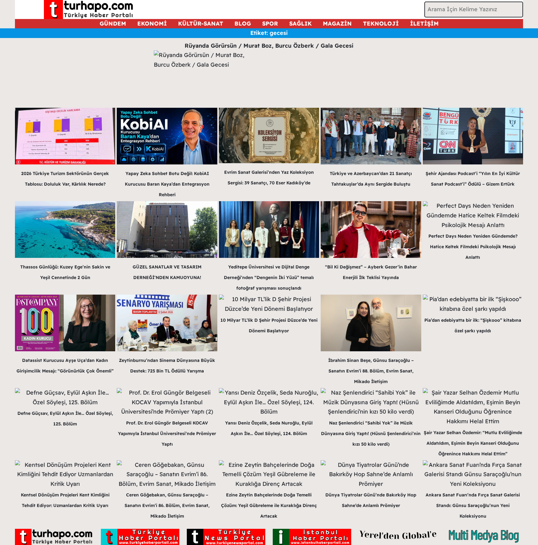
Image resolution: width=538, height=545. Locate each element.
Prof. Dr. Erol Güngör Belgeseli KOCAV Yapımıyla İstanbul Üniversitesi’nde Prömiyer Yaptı (167, 433)
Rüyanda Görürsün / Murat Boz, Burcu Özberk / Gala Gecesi (269, 45)
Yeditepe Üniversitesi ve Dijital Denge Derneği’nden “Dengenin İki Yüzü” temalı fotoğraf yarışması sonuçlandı (269, 277)
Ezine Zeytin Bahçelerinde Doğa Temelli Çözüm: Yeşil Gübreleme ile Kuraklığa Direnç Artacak (269, 505)
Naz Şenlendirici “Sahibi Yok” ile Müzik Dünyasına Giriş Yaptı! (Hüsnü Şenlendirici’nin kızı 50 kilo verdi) (371, 433)
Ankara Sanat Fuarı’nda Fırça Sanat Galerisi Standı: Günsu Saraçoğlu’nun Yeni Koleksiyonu (473, 505)
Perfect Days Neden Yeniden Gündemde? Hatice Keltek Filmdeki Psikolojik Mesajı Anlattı (472, 246)
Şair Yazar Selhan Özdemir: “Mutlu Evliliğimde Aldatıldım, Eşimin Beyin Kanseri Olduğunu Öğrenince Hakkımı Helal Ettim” (473, 443)
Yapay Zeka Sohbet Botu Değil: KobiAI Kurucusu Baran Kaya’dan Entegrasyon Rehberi (167, 184)
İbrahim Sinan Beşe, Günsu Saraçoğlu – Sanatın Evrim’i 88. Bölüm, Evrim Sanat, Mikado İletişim (371, 371)
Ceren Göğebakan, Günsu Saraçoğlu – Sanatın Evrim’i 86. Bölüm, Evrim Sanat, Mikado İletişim (167, 505)
